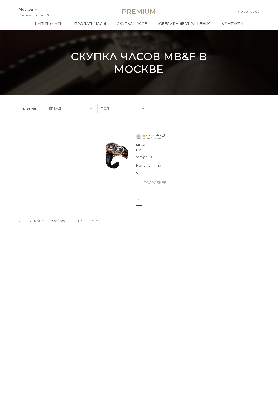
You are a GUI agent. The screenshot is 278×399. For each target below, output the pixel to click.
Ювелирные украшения (184, 24)
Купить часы (49, 24)
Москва (25, 9)
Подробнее (154, 182)
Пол (105, 108)
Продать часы (90, 24)
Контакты (232, 24)
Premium (139, 11)
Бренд (55, 108)
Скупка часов (132, 24)
